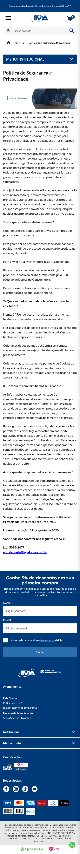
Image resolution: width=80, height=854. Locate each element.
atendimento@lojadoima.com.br (25, 552)
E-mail (7, 620)
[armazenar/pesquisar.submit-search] (71, 31)
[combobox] (40, 31)
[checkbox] (5, 640)
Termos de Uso (47, 640)
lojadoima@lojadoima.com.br (21, 707)
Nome (6, 602)
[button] (8, 18)
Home (16, 42)
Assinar (40, 652)
